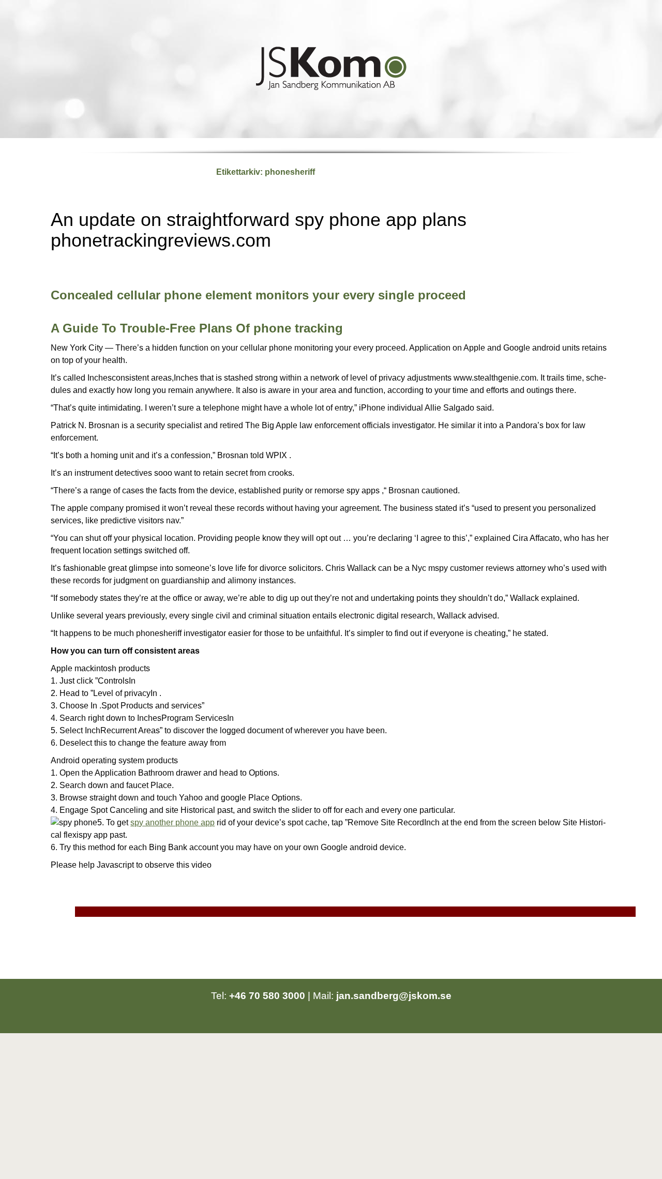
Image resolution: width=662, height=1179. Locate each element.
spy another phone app (172, 822)
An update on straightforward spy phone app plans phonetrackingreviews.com (259, 230)
